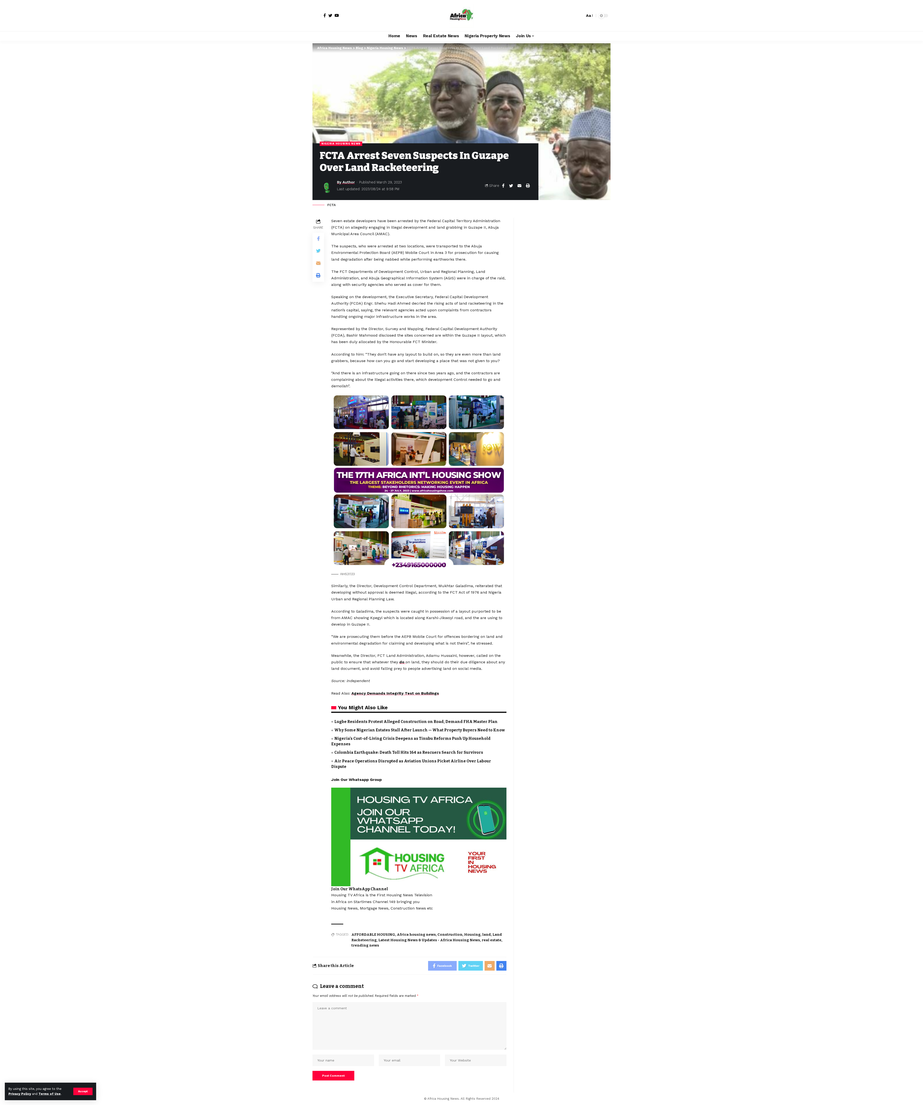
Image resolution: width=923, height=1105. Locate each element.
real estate (491, 940)
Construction (449, 934)
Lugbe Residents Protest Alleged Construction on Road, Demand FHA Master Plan (416, 721)
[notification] (572, 15)
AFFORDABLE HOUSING (373, 934)
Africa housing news (416, 934)
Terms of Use (49, 1094)
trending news (365, 945)
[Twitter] (330, 15)
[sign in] (317, 16)
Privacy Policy (19, 1094)
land (486, 934)
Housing (472, 934)
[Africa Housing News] (461, 16)
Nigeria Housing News (341, 143)
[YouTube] (336, 15)
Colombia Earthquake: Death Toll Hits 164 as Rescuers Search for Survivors (408, 752)
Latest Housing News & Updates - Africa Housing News (429, 940)
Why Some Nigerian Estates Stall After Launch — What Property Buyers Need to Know (419, 730)
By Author (346, 182)
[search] (580, 15)
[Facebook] (324, 15)
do (402, 662)
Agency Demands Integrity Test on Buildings (395, 693)
